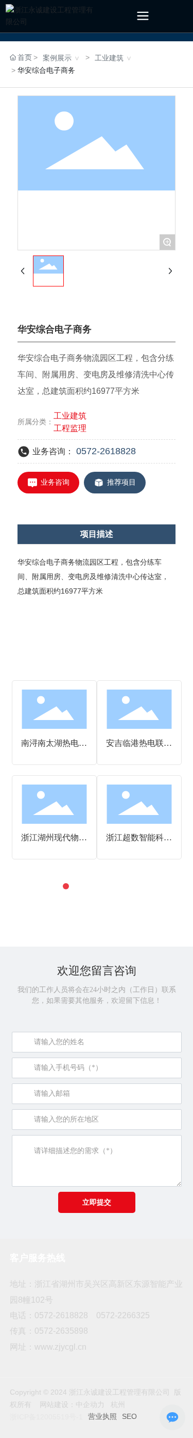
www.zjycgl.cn (60, 1347)
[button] (66, 886)
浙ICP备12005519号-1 (46, 1417)
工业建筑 (109, 58)
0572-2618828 (106, 451)
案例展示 (57, 58)
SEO (129, 1416)
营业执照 (102, 1416)
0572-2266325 (123, 1315)
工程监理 (70, 428)
